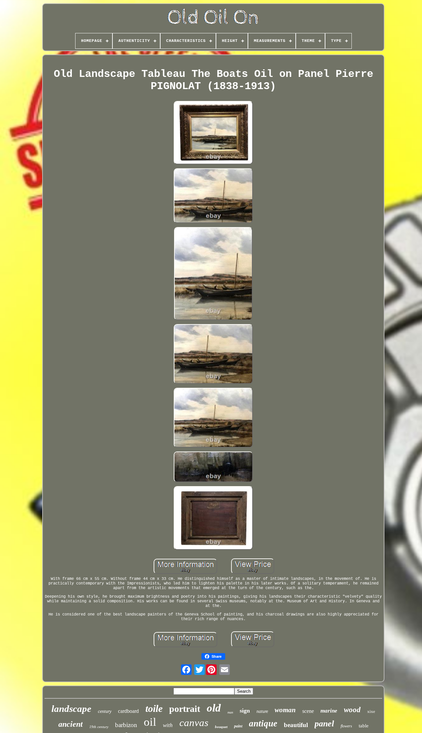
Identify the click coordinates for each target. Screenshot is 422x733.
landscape (71, 708)
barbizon (126, 724)
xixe (371, 711)
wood (352, 710)
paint (238, 726)
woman (285, 710)
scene (308, 711)
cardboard (128, 711)
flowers (346, 726)
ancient (70, 724)
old (214, 708)
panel (324, 723)
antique (263, 723)
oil (150, 722)
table (364, 725)
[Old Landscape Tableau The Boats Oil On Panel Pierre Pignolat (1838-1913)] (213, 133)
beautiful (296, 724)
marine (328, 711)
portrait (184, 709)
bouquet (221, 727)
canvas (193, 722)
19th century (98, 727)
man (230, 712)
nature (262, 711)
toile (154, 708)
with (168, 725)
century (104, 711)
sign (245, 710)
